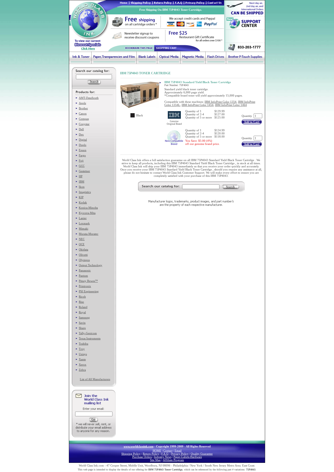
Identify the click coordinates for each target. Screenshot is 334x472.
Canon (83, 113)
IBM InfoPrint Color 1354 (220, 101)
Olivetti (83, 254)
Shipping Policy (131, 453)
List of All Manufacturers (95, 379)
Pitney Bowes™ (88, 280)
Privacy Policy (180, 453)
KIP (81, 197)
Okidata (83, 249)
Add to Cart (251, 121)
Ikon (82, 186)
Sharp (82, 327)
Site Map (155, 460)
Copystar (84, 124)
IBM (81, 181)
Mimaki (83, 228)
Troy (82, 348)
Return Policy (151, 453)
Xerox (82, 364)
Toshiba (83, 343)
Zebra (82, 369)
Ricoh (82, 296)
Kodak (83, 202)
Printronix (85, 286)
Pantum (83, 275)
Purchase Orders (142, 456)
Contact (167, 450)
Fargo (82, 155)
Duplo (82, 144)
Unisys (83, 354)
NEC (82, 239)
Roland (83, 307)
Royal (82, 312)
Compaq (84, 118)
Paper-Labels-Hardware (188, 456)
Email (178, 450)
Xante (82, 359)
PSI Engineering (89, 291)
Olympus (84, 259)
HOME (157, 450)
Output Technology (90, 265)
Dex (81, 134)
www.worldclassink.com (138, 446)
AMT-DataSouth (89, 97)
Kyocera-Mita (87, 212)
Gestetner (84, 171)
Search (230, 186)
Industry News (162, 456)
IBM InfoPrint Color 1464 (231, 104)
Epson (82, 150)
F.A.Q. (165, 453)
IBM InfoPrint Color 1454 (197, 104)
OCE (82, 244)
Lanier (83, 218)
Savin (82, 322)
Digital (83, 139)
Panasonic (85, 270)
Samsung (84, 317)
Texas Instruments (89, 338)
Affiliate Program (173, 460)
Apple (82, 103)
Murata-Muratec (88, 233)
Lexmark (84, 223)
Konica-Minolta (88, 207)
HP (80, 176)
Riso (81, 301)
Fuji (81, 160)
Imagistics (85, 192)
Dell (81, 129)
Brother (83, 108)
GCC (82, 165)
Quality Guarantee (202, 453)
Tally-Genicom (88, 333)
